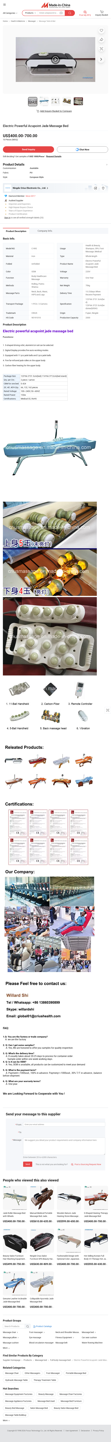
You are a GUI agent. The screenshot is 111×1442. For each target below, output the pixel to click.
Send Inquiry (28, 149)
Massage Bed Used (46, 1401)
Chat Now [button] (84, 149)
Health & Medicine (18, 21)
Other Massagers (32, 1373)
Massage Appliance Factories (18, 1401)
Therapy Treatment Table (45, 1380)
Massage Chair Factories (71, 1394)
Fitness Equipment (64, 1337)
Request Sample (53, 156)
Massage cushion (11, 1342)
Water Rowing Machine (92, 1342)
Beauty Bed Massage (14, 1408)
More (5, 1420)
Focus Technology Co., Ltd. (36, 1430)
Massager (32, 21)
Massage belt (61, 1342)
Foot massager (36, 1332)
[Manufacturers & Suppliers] (55, 5)
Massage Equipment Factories (18, 1394)
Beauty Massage (45, 1394)
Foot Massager (53, 1373)
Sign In (7, 217)
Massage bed (88, 1332)
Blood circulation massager (41, 1342)
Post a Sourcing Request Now (86, 1164)
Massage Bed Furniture (71, 1401)
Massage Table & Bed (47, 21)
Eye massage (35, 1337)
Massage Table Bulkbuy (15, 1415)
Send (27, 1164)
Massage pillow (10, 1337)
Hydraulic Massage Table (16, 1380)
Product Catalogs (44, 1326)
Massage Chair (12, 1373)
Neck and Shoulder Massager (69, 1332)
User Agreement (71, 1430)
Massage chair (9, 1332)
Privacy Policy (98, 1430)
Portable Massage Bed (76, 1373)
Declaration (85, 1430)
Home (5, 21)
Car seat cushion (89, 1337)
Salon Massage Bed (39, 1408)
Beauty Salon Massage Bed (66, 1408)
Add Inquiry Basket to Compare (56, 111)
